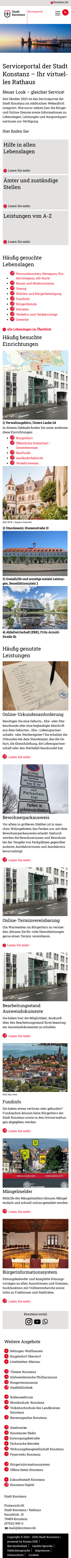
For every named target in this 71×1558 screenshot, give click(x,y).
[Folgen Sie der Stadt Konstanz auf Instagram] (27, 1322)
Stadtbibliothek (21, 1387)
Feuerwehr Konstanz (25, 1454)
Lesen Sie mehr (19, 170)
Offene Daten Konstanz (26, 1470)
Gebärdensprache (18, 1550)
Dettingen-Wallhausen (26, 1351)
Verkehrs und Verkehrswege (36, 314)
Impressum (42, 1550)
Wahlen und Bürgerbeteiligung (38, 294)
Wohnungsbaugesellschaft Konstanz (37, 1449)
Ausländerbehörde (29, 458)
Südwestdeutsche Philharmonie (33, 1377)
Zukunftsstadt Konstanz (27, 1479)
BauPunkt (23, 453)
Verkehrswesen (27, 463)
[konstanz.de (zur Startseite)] (15, 16)
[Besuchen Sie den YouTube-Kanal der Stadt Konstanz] (37, 1322)
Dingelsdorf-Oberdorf (25, 1356)
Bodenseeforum (21, 1397)
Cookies (34, 1555)
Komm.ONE (30, 1541)
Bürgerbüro (24, 438)
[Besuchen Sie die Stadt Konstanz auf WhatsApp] (45, 1322)
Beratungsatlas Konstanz (28, 1418)
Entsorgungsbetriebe (25, 1438)
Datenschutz (15, 1555)
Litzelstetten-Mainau (25, 1362)
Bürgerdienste (26, 304)
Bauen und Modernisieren (35, 283)
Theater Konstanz (23, 1372)
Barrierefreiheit (17, 1546)
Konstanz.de (60, 2)
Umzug (21, 288)
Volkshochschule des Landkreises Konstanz (35, 1410)
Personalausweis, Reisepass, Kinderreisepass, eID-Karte (40, 276)
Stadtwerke (18, 1428)
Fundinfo (23, 299)
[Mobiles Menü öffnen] (58, 13)
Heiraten (22, 309)
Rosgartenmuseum (24, 1382)
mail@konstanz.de (22, 1528)
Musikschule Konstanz (27, 1402)
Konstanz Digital (22, 1485)
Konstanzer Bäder (23, 1433)
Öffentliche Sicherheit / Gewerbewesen (33, 445)
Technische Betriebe (24, 1443)
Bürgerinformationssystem (30, 1464)
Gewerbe (22, 319)
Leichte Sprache (42, 1546)
